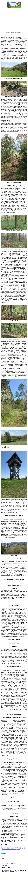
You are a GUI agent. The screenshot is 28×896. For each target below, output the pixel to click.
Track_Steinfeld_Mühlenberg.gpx (10, 847)
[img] (14, 4)
